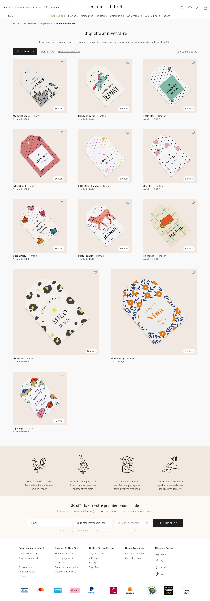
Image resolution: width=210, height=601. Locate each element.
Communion (117, 16)
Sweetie (147, 186)
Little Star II (19, 186)
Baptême (101, 16)
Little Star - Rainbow (89, 186)
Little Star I (149, 116)
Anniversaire (134, 16)
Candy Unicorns (86, 116)
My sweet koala (21, 116)
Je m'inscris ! (168, 523)
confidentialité (104, 531)
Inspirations (58, 16)
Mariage (73, 16)
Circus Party (19, 256)
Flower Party (118, 358)
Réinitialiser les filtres (69, 51)
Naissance (87, 16)
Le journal (60, 562)
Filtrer (27, 52)
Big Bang (18, 428)
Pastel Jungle (85, 256)
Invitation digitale (134, 553)
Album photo (152, 16)
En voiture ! (149, 256)
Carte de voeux (133, 558)
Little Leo (18, 358)
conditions (119, 531)
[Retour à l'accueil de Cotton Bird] (105, 11)
